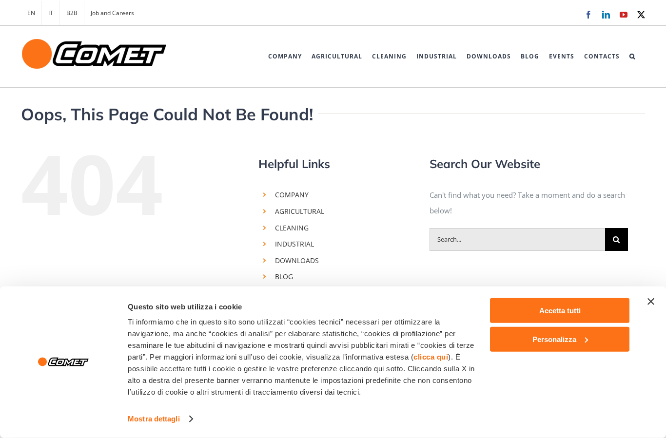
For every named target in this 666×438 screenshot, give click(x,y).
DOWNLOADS (297, 260)
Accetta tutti (560, 310)
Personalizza (554, 339)
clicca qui (430, 357)
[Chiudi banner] (650, 301)
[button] (632, 56)
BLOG (284, 276)
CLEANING (292, 227)
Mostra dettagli (154, 419)
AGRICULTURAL (299, 211)
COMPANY (292, 194)
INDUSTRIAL (294, 243)
